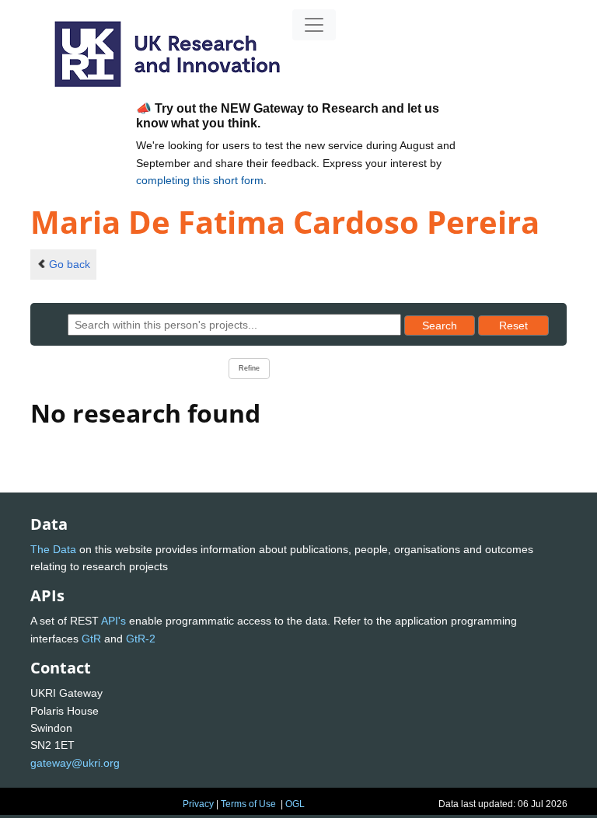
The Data (53, 549)
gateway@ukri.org (75, 763)
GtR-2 (140, 638)
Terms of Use (248, 804)
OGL (295, 804)
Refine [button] (249, 368)
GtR (91, 638)
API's (113, 620)
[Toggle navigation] (314, 24)
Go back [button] (69, 264)
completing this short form (200, 180)
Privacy (198, 804)
